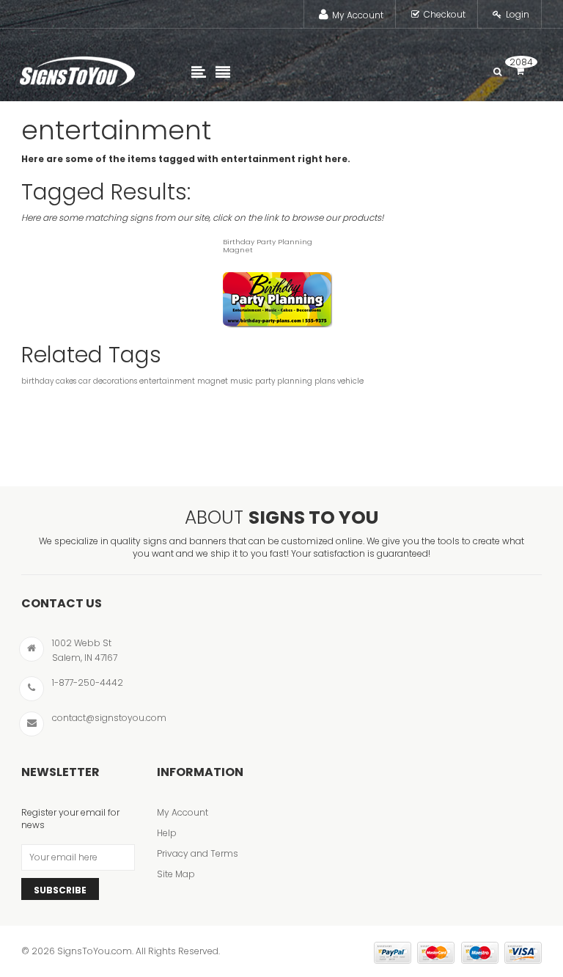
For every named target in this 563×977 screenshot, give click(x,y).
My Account (357, 15)
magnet (212, 381)
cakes (66, 381)
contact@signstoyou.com (109, 717)
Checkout (445, 14)
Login (517, 14)
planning (294, 381)
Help (167, 833)
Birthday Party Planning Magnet (267, 246)
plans (324, 381)
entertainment (167, 381)
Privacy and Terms (197, 853)
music (241, 381)
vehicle (350, 381)
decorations (115, 381)
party (265, 381)
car (84, 381)
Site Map (176, 874)
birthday (37, 381)
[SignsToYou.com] (77, 68)
